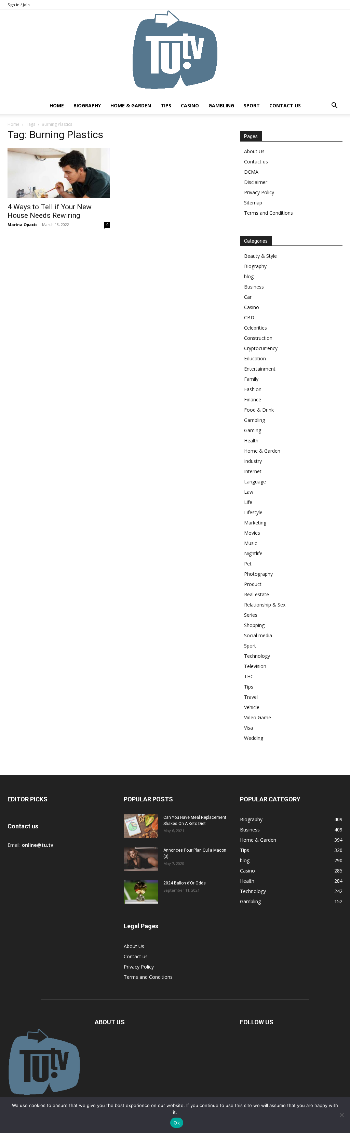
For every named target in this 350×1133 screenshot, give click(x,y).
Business (254, 286)
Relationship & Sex (264, 604)
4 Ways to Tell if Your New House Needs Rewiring (50, 211)
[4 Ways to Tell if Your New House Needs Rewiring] (59, 173)
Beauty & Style (260, 256)
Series (250, 615)
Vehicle (251, 707)
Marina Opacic (22, 224)
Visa (248, 727)
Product (252, 584)
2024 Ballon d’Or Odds (184, 883)
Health (251, 440)
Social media (258, 635)
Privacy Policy (259, 192)
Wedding (253, 738)
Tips (166, 105)
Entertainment (259, 368)
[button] (334, 106)
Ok (177, 1122)
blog (249, 276)
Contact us (285, 105)
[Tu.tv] (175, 53)
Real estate (256, 594)
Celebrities (255, 327)
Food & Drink (259, 409)
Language (255, 481)
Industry (253, 461)
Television (255, 666)
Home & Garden (130, 105)
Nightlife (253, 553)
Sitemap (253, 202)
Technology (257, 656)
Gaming (252, 430)
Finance (252, 399)
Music (250, 543)
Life (248, 502)
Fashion (252, 389)
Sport (252, 105)
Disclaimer (255, 182)
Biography (87, 105)
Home (57, 105)
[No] (341, 1114)
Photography (258, 574)
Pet (248, 563)
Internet (252, 471)
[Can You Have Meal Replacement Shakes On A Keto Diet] (141, 826)
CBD (249, 317)
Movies (252, 533)
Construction (258, 338)
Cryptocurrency (261, 348)
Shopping (254, 625)
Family (251, 379)
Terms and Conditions (268, 213)
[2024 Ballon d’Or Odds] (141, 892)
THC (249, 676)
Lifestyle (253, 512)
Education (255, 358)
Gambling (221, 105)
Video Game (257, 717)
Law (248, 492)
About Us (254, 151)
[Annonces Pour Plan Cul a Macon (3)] (141, 859)
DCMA (251, 172)
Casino (190, 105)
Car (248, 297)
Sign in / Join (19, 4)
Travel (251, 697)
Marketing (255, 522)
